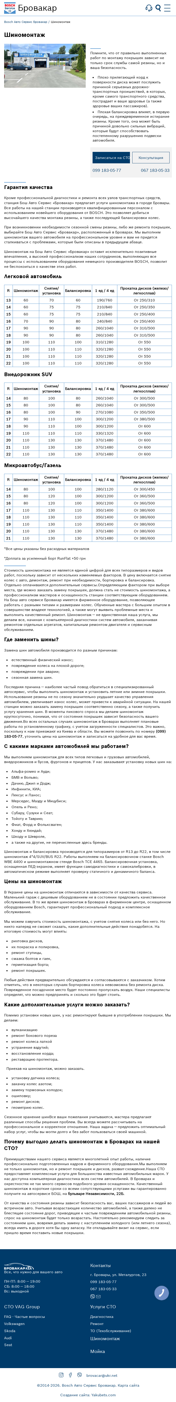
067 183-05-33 (155, 170)
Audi (8, 1338)
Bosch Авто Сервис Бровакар (25, 22)
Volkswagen (14, 1323)
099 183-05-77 (107, 170)
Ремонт (97, 1323)
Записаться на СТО (112, 157)
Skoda (9, 1330)
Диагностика (101, 1316)
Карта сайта (128, 1385)
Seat (8, 1344)
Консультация (151, 157)
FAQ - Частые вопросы (24, 1316)
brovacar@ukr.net (101, 1375)
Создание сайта (74, 1395)
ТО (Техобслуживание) (110, 1330)
